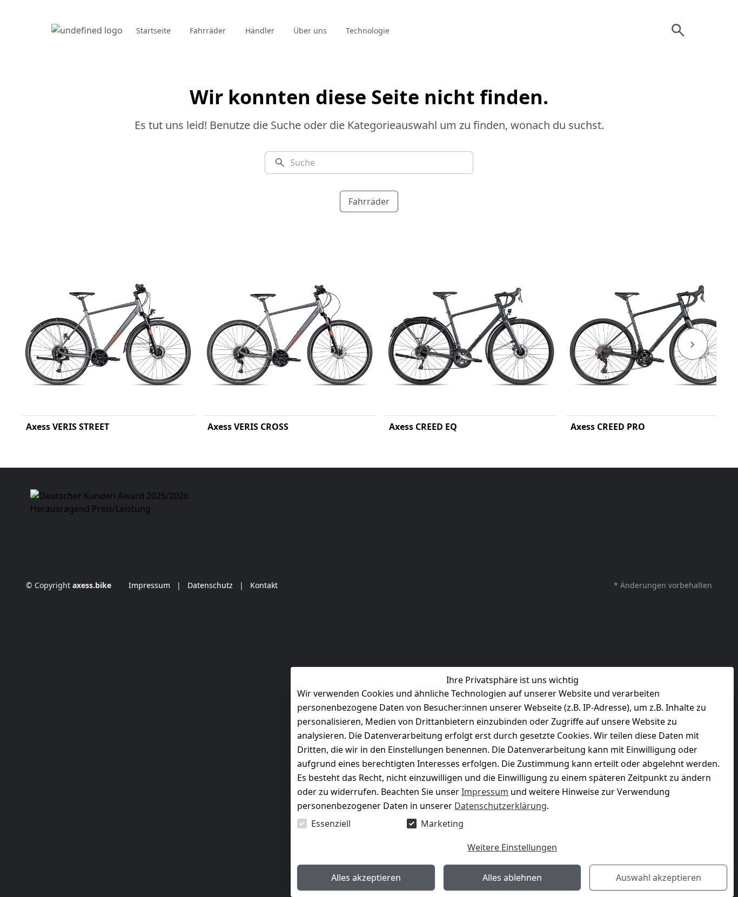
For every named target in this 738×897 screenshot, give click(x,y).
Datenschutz (210, 585)
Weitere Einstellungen (512, 847)
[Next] (692, 344)
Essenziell (331, 823)
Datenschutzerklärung (500, 806)
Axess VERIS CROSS (248, 427)
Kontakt (263, 585)
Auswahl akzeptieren (658, 877)
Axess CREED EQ (423, 427)
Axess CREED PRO (608, 427)
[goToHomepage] (87, 30)
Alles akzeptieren (366, 877)
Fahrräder (369, 201)
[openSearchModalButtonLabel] (678, 30)
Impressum (484, 792)
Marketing (442, 823)
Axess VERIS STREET (67, 427)
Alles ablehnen (512, 877)
